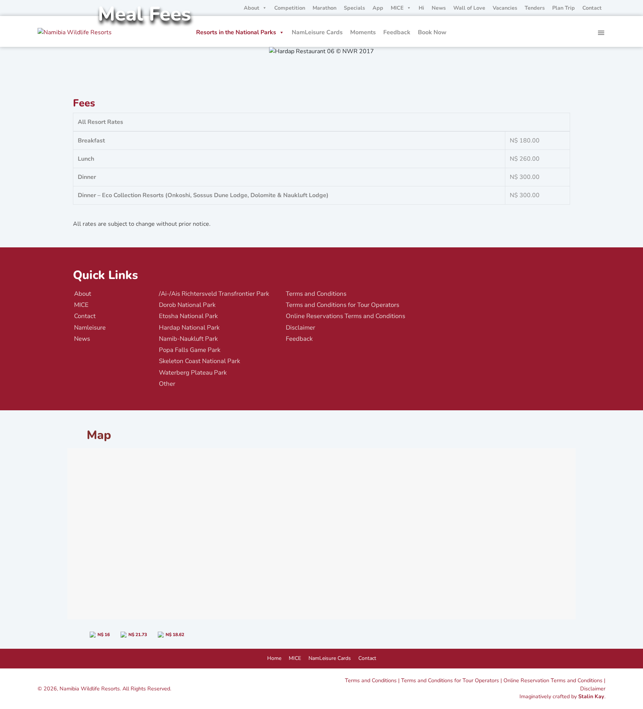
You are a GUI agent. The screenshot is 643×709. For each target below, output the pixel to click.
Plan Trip (563, 8)
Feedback (396, 32)
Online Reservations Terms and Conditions (345, 316)
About (251, 8)
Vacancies (505, 8)
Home (274, 658)
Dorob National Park (187, 305)
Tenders (535, 8)
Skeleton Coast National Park (199, 361)
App (377, 8)
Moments (363, 32)
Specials (354, 8)
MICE (397, 8)
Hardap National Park (189, 327)
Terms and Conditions (316, 293)
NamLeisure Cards (317, 32)
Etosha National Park (188, 316)
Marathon (324, 8)
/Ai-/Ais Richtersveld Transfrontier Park (214, 293)
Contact (592, 8)
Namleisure (90, 327)
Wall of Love (469, 8)
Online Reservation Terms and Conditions (552, 680)
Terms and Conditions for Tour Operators (342, 305)
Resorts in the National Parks (236, 32)
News (439, 8)
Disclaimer (300, 327)
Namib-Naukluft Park (188, 338)
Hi (421, 8)
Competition (289, 8)
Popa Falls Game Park (189, 350)
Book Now (432, 32)
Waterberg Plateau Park (193, 372)
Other (167, 383)
